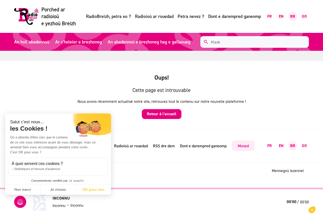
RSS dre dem (164, 145)
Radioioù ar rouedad (154, 16)
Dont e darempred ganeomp (234, 16)
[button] (312, 209)
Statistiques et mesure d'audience (37, 169)
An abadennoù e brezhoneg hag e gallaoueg (149, 42)
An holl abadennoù (31, 42)
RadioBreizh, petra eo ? (108, 16)
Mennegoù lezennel (288, 170)
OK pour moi (93, 189)
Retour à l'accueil (161, 113)
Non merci (22, 189)
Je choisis (58, 189)
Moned (243, 145)
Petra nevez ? (191, 16)
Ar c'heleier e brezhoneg (78, 42)
